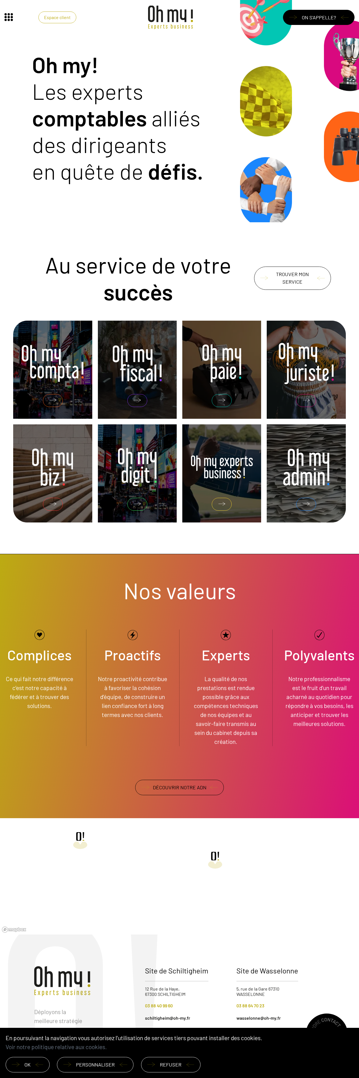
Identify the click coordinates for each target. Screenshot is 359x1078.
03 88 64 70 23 (250, 1005)
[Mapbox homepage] (14, 929)
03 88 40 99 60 (159, 1005)
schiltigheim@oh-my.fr (167, 1018)
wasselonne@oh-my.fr (258, 1018)
